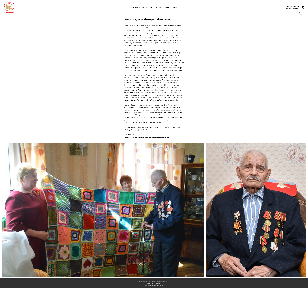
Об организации (135, 7)
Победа (151, 7)
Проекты (167, 7)
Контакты (174, 7)
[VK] (303, 7)
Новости (144, 7)
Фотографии (159, 7)
